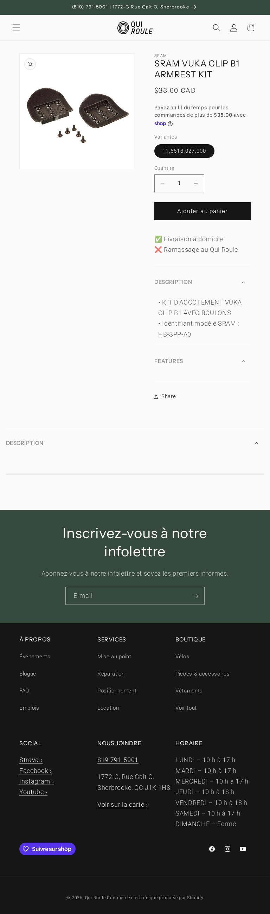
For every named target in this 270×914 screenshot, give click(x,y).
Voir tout (186, 708)
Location (108, 708)
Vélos (182, 656)
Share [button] (168, 396)
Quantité (164, 168)
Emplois (29, 708)
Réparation (111, 674)
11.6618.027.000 (184, 151)
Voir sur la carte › (122, 804)
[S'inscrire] (195, 596)
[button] (16, 27)
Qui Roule (95, 897)
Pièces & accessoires (202, 674)
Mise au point (114, 656)
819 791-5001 (118, 759)
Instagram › (36, 781)
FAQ (24, 691)
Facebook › (35, 770)
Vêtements (189, 691)
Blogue (27, 674)
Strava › (31, 759)
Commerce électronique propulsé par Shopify (155, 897)
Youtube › (33, 791)
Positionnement (116, 691)
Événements (35, 656)
